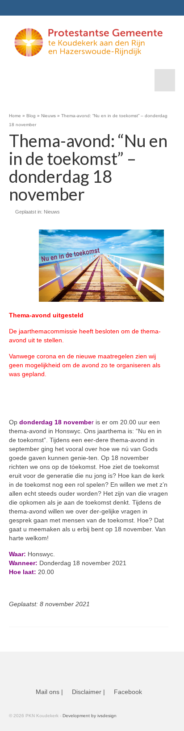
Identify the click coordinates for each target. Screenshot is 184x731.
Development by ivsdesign (90, 715)
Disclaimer (86, 691)
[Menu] (165, 80)
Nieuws (52, 211)
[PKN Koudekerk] (88, 42)
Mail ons (47, 691)
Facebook (128, 691)
